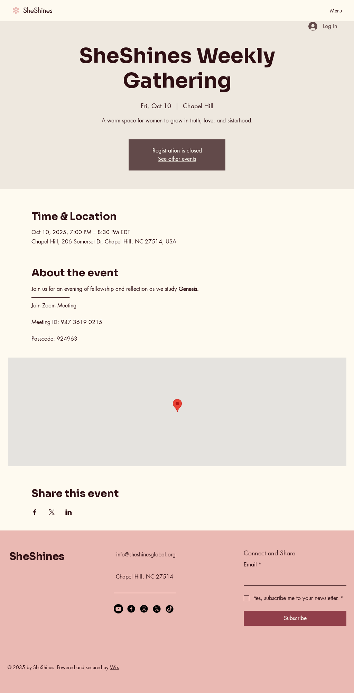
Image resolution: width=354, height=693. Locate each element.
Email (252, 564)
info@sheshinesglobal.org (146, 554)
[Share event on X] (51, 512)
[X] (156, 608)
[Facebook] (131, 608)
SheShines (38, 10)
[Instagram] (144, 608)
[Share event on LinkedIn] (68, 512)
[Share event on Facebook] (34, 512)
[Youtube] (118, 608)
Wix (114, 667)
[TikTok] (169, 608)
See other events (177, 159)
